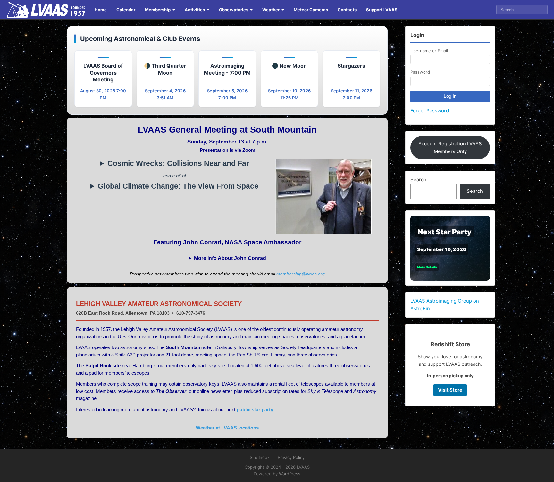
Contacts (347, 9)
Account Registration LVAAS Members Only (450, 147)
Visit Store (450, 390)
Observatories (233, 9)
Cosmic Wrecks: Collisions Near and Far (178, 163)
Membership (158, 9)
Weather (271, 9)
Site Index (260, 457)
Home (101, 9)
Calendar (125, 9)
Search (418, 179)
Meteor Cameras (311, 9)
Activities (195, 9)
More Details (427, 267)
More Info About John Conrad (230, 258)
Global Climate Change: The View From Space (178, 186)
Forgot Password (429, 111)
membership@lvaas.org (300, 273)
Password (420, 72)
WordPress (289, 473)
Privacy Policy (291, 457)
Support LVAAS (382, 9)
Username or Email (429, 50)
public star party (255, 409)
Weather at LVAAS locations (227, 427)
